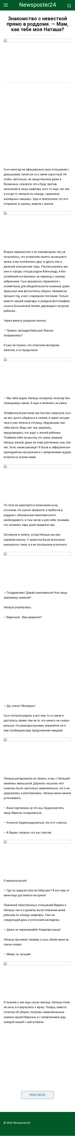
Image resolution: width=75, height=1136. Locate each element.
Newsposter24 (37, 4)
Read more (37, 1095)
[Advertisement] (37, 125)
